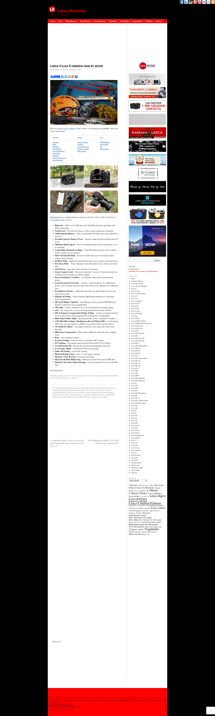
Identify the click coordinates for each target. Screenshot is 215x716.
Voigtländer (152, 529)
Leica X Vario (135, 455)
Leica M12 (135, 368)
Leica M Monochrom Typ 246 (141, 323)
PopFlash (56, 147)
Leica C (133, 288)
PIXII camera (157, 520)
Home (53, 21)
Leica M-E (134, 336)
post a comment (71, 378)
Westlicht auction (135, 532)
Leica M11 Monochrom (139, 358)
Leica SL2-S (135, 425)
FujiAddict (113, 21)
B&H (54, 144)
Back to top (57, 641)
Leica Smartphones (137, 435)
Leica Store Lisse (83, 147)
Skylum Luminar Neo (134, 522)
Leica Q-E (134, 385)
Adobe (151, 485)
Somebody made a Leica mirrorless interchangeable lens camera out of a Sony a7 (67, 443)
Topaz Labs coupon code (153, 527)
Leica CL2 (134, 298)
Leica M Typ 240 (137, 326)
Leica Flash (135, 308)
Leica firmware (138, 499)
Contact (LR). (76, 707)
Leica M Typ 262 (137, 328)
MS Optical (132, 513)
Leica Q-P (134, 388)
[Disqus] (84, 543)
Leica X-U (134, 460)
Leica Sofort (135, 438)
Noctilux (138, 513)
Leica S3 (134, 418)
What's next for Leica (137, 534)
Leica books (134, 496)
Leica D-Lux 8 (145, 496)
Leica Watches (136, 450)
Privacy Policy (124, 700)
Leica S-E (134, 415)
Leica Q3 (134, 395)
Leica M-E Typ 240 (137, 338)
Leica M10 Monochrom (139, 346)
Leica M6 (134, 371)
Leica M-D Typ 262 (137, 333)
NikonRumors (71, 21)
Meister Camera (82, 142)
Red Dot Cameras (83, 149)
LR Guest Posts (136, 463)
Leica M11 (135, 356)
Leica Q (133, 383)
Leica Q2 (134, 390)
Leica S (133, 413)
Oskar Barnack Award (137, 515)
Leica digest (157, 496)
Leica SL (134, 420)
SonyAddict (124, 21)
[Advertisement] (84, 44)
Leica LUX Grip (136, 313)
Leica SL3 (134, 428)
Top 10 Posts (135, 470)
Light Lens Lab (154, 511)
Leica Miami (57, 149)
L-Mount (152, 490)
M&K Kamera (104, 142)
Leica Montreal (58, 160)
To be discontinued (136, 527)
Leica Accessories (137, 283)
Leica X (133, 453)
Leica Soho (56, 153)
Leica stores (158, 508)
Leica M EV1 (135, 318)
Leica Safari (139, 508)
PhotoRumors (85, 21)
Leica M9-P (135, 375)
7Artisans (133, 485)
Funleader (158, 488)
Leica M (134, 316)
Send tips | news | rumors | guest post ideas (143, 271)
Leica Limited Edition (145, 503)
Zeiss (148, 534)
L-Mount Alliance (137, 281)
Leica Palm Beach (59, 151)
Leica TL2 (134, 445)
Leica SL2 (134, 423)
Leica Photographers (138, 378)
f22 (101, 147)
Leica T (133, 440)
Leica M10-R (135, 353)
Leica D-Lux (135, 303)
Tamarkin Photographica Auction (151, 522)
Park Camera (81, 151)
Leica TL (134, 443)
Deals (133, 278)
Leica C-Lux (135, 291)
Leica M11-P (135, 363)
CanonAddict (137, 21)
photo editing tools (135, 520)
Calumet (80, 144)
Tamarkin (56, 156)
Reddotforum (55, 217)
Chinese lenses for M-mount (141, 487)
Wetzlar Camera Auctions (149, 532)
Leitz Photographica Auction (138, 510)
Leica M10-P (135, 351)
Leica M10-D (135, 348)
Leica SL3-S (135, 433)
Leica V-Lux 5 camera (66, 128)
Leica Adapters (155, 493)
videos (141, 529)
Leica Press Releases (138, 380)
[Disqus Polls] (84, 481)
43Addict (149, 21)
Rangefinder (104, 144)
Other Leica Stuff (137, 468)
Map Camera (104, 149)
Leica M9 (134, 373)
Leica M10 (135, 343)
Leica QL (134, 408)
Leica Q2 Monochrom (138, 393)
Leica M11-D (135, 361)
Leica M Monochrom (138, 321)
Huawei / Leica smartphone (137, 491)
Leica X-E (134, 458)
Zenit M (134, 473)
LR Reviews (135, 465)
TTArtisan (133, 529)
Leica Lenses (135, 311)
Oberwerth (146, 513)
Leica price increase (155, 505)
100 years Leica (143, 485)
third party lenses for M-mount (143, 524)
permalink (106, 375)
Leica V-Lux (71, 375)
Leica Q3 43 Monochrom (139, 400)
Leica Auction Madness (139, 286)
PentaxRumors (99, 21)
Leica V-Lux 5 (87, 375)
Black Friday (159, 485)
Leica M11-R (135, 366)
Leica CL (134, 296)
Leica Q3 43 (135, 398)
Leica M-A (134, 331)
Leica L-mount (138, 501)
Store (61, 21)
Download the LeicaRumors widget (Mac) (61, 705)
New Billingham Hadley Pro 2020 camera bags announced (103, 442)
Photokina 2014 (147, 520)
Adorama (56, 142)
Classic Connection (59, 158)
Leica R (133, 410)
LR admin (56, 70)
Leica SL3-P (135, 430)
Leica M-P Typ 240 (137, 341)
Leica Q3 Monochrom (138, 403)
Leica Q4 (134, 405)
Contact (159, 21)
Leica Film (134, 306)
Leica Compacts (136, 301)
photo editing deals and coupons (140, 517)
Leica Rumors (72, 10)
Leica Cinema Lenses (138, 293)
